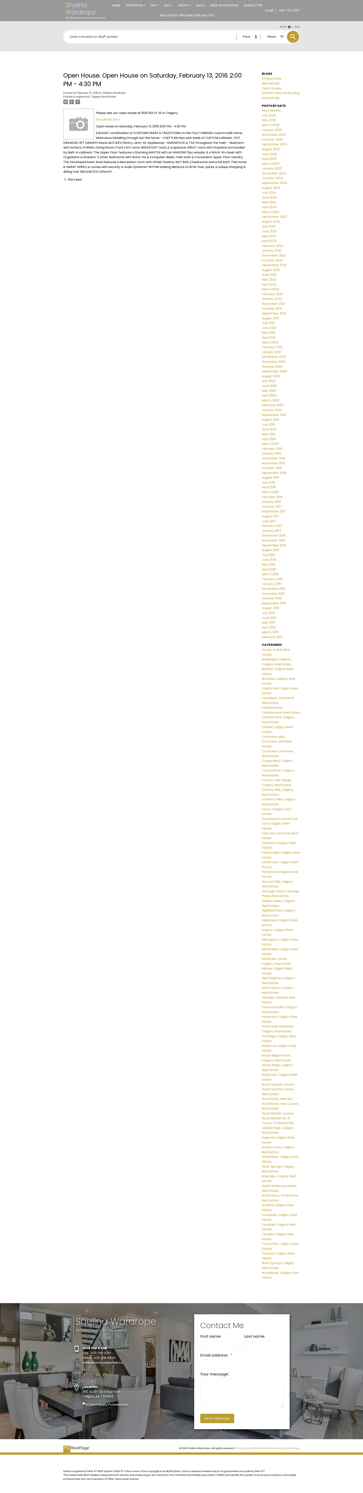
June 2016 (269, 559)
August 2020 (271, 376)
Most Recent (271, 110)
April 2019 (269, 439)
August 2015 (270, 608)
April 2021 (269, 337)
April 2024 (269, 207)
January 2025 (272, 168)
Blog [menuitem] (201, 5)
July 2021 (268, 323)
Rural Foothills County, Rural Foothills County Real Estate (278, 1089)
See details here (108, 119)
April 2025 (269, 159)
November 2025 (274, 134)
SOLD (297, 26)
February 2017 (272, 526)
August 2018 (270, 477)
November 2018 (273, 463)
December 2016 (273, 535)
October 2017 (272, 506)
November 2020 (274, 362)
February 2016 (272, 579)
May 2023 (269, 236)
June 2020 (269, 386)
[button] (84, 1375)
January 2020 (272, 410)
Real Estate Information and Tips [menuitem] (187, 15)
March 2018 (270, 492)
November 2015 (273, 593)
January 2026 (272, 130)
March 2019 (270, 444)
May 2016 (268, 564)
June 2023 (269, 231)
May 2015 (268, 622)
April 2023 (269, 241)
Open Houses (272, 88)
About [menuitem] (183, 5)
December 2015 (273, 589)
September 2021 (274, 313)
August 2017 (270, 516)
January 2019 (271, 453)
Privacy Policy (244, 1448)
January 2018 (271, 502)
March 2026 (270, 125)
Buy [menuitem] (154, 5)
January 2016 (271, 584)
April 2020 (269, 395)
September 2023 (274, 217)
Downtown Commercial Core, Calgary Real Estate (279, 824)
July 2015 (268, 613)
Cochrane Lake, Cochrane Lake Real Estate (277, 741)
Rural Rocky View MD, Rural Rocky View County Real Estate (280, 1104)
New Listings (271, 83)
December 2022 (274, 255)
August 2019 (270, 419)
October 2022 (272, 260)
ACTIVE (283, 26)
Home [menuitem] (116, 5)
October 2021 (272, 308)
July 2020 (269, 381)
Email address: (214, 1355)
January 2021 (271, 352)
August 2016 (270, 550)
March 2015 (270, 632)
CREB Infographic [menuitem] (224, 5)
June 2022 (269, 275)
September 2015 (274, 603)
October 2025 (272, 139)
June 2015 (269, 618)
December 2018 (273, 458)
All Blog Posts (272, 78)
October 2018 (272, 468)
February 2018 (272, 497)
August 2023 (271, 221)
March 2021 (270, 342)
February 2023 (272, 246)
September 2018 (274, 473)
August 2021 (270, 318)
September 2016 (274, 545)
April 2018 (269, 487)
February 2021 (272, 347)
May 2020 (269, 391)
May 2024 (269, 202)
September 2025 (274, 144)
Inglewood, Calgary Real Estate (96, 97)
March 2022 (270, 289)
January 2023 (272, 250)
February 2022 (272, 294)
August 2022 (271, 270)
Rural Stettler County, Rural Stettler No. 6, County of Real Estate (278, 1118)
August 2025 (271, 149)
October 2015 (272, 598)
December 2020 (274, 357)
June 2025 (269, 154)
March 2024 (271, 212)
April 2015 (269, 627)
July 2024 (269, 192)
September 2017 (274, 511)
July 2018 (268, 482)
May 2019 (268, 434)
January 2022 (272, 299)
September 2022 (274, 265)
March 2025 (270, 164)
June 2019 (269, 429)
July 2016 (268, 555)
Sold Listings (270, 98)
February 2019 (272, 449)
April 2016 (269, 569)
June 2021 (269, 328)
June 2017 (269, 521)
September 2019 (274, 415)
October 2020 (272, 366)
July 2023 (268, 226)
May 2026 (269, 120)
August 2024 (271, 188)
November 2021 (273, 304)
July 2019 (268, 424)
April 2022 (269, 284)
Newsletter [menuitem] (253, 5)
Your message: (214, 1374)
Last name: (254, 1336)
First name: (210, 1336)
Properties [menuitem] (134, 5)
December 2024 (274, 173)
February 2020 (272, 405)
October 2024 (272, 178)
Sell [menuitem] (167, 5)
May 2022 (269, 279)
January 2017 (271, 531)
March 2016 (270, 574)
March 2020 (270, 400)
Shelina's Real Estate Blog (280, 93)
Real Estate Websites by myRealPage (277, 1448)
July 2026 (269, 115)
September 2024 (274, 183)
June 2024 (269, 197)
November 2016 (273, 540)
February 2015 (272, 637)
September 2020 (274, 371)
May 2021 (268, 332)
